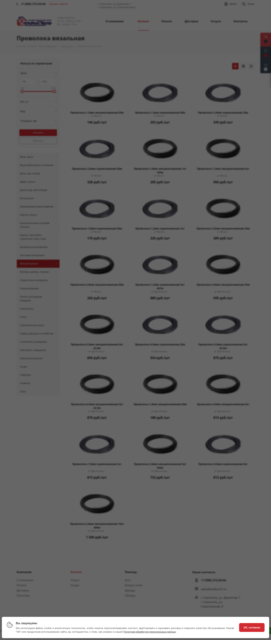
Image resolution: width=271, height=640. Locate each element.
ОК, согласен (252, 627)
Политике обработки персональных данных (150, 631)
